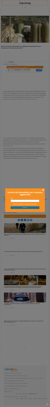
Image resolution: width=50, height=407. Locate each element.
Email (12, 198)
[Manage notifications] (47, 404)
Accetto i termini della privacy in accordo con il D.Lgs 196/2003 (25, 204)
